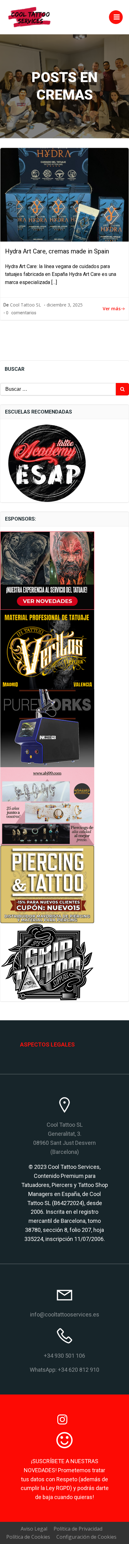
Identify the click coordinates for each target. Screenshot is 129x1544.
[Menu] (116, 17)
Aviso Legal (34, 1528)
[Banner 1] (47, 805)
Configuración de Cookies (86, 1536)
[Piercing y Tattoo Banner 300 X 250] (47, 883)
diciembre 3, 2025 (65, 305)
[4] (47, 648)
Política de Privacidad (78, 1528)
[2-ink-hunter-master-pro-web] (47, 727)
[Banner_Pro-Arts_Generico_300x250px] (47, 570)
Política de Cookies (28, 1536)
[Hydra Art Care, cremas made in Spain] (64, 194)
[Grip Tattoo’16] (47, 961)
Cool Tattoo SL (25, 305)
